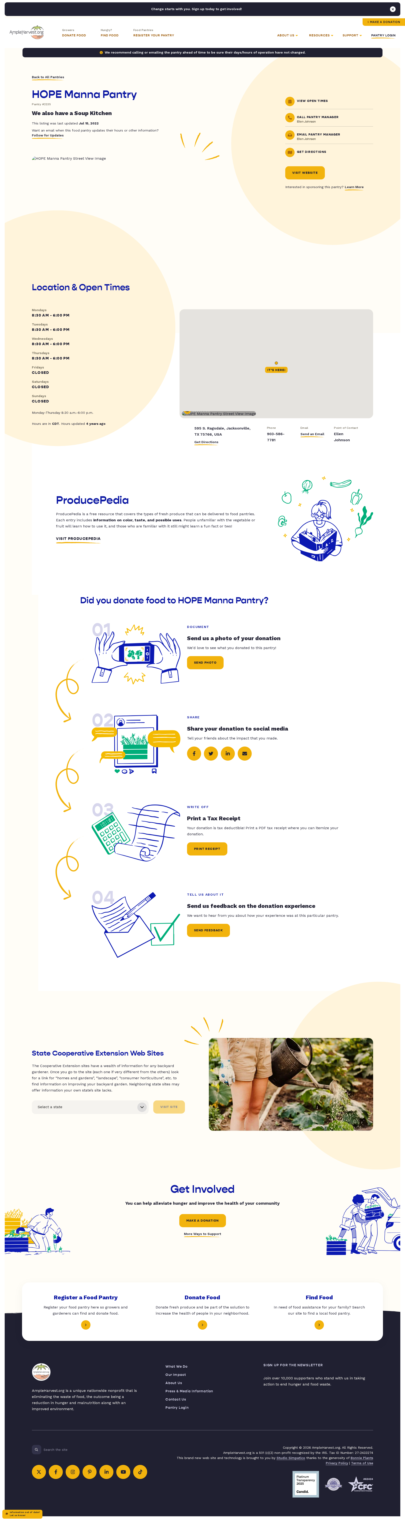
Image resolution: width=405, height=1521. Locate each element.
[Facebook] (56, 1472)
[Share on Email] (245, 754)
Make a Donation (385, 22)
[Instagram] (73, 1472)
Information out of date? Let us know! (25, 1514)
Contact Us (175, 1399)
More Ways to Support (202, 1234)
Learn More (354, 187)
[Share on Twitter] (211, 754)
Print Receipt (207, 849)
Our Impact (175, 1375)
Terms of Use (362, 1463)
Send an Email (312, 434)
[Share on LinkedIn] (228, 754)
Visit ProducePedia (78, 538)
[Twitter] (39, 1472)
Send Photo (205, 663)
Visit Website (305, 173)
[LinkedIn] (106, 1472)
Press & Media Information (189, 1391)
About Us (173, 1383)
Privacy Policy (337, 1463)
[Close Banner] (393, 9)
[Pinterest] (89, 1472)
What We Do (176, 1367)
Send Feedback (208, 930)
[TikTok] (140, 1472)
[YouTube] (123, 1472)
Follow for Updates (48, 135)
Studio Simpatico (291, 1458)
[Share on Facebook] (194, 754)
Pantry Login (383, 35)
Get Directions (206, 442)
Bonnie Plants (362, 1458)
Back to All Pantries (48, 77)
